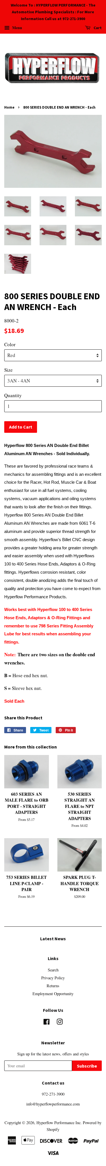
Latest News (53, 938)
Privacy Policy (53, 977)
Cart (97, 28)
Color (10, 344)
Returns (53, 985)
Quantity (13, 395)
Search (53, 970)
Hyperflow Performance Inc (58, 1122)
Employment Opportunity (53, 993)
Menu (16, 28)
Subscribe (87, 1066)
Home (9, 107)
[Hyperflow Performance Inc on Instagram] (60, 1022)
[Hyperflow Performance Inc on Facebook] (46, 1022)
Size (8, 370)
